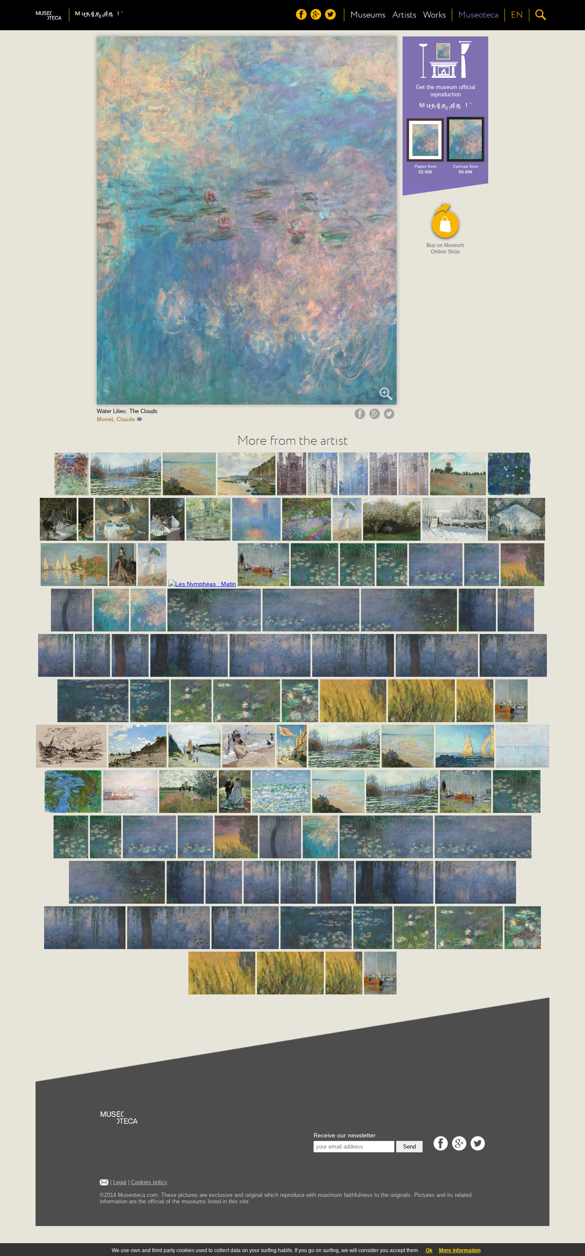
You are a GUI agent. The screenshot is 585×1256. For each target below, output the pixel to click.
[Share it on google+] (375, 417)
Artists (404, 15)
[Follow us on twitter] (331, 17)
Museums (367, 15)
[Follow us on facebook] (302, 17)
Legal (119, 1182)
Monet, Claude (116, 419)
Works (434, 15)
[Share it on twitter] (390, 417)
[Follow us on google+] (316, 17)
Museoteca (478, 15)
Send (409, 1146)
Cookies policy (149, 1182)
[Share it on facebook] (361, 417)
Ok (429, 1250)
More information (460, 1250)
